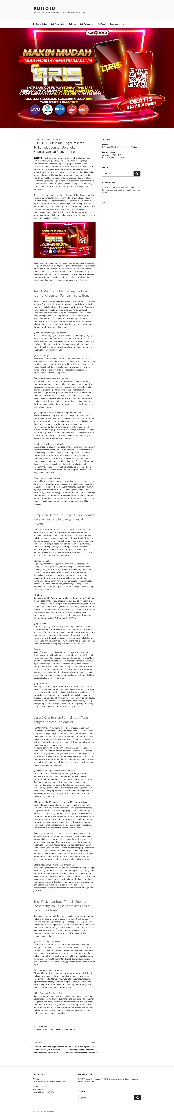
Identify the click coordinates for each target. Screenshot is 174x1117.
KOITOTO (44, 8)
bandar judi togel (46, 1029)
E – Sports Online (40, 24)
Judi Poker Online (58, 24)
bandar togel (62, 1029)
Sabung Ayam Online (118, 24)
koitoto (74, 1029)
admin (57, 139)
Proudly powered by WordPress (45, 1111)
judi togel (58, 266)
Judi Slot (72, 24)
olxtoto (104, 203)
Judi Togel (102, 24)
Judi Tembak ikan (86, 24)
